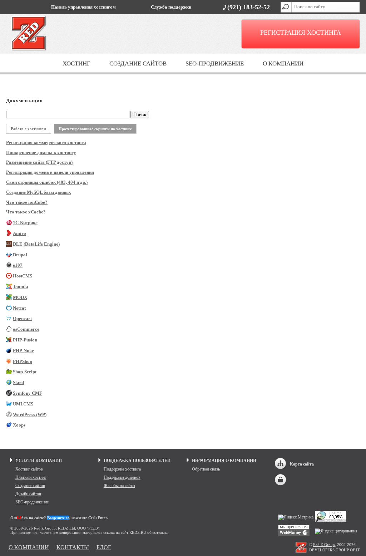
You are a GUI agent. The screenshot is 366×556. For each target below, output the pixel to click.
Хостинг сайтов (29, 469)
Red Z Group (324, 544)
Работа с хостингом (28, 129)
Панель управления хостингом (83, 7)
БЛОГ (104, 547)
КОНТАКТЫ (72, 547)
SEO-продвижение (32, 502)
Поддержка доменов (122, 477)
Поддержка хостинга (122, 469)
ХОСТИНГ (76, 63)
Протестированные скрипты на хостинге (95, 129)
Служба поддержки (171, 7)
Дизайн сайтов (28, 493)
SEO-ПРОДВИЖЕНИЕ (215, 63)
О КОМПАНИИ (283, 63)
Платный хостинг (30, 477)
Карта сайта (302, 464)
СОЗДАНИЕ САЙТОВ (138, 63)
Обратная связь (206, 469)
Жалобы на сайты (119, 485)
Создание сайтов (30, 485)
